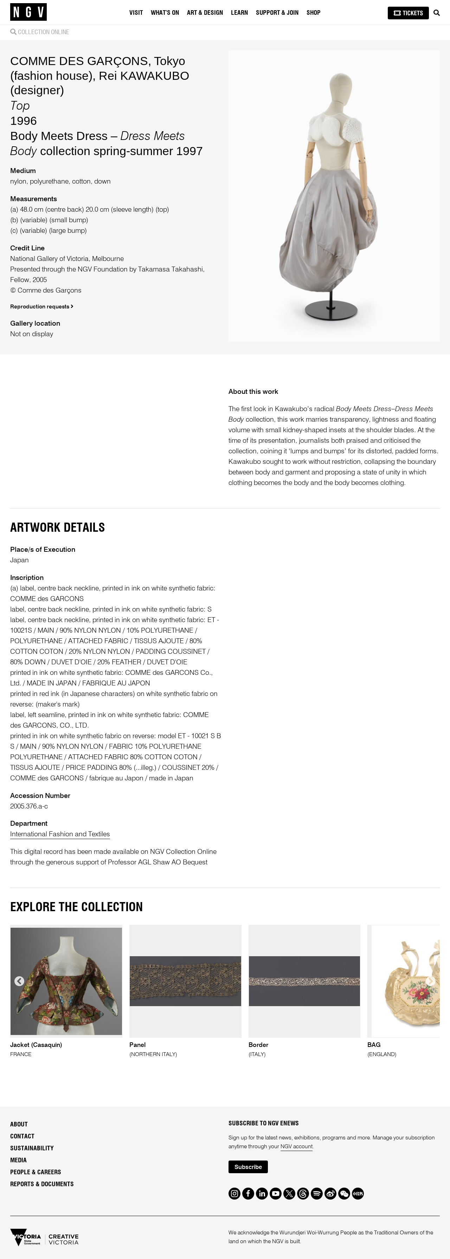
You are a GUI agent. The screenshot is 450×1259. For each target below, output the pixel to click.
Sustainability (32, 1148)
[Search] (436, 13)
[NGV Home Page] (28, 12)
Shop (314, 13)
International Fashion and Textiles (60, 834)
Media (18, 1160)
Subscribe (248, 1167)
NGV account (297, 1147)
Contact (22, 1136)
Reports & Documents (42, 1184)
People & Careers (35, 1172)
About (19, 1124)
